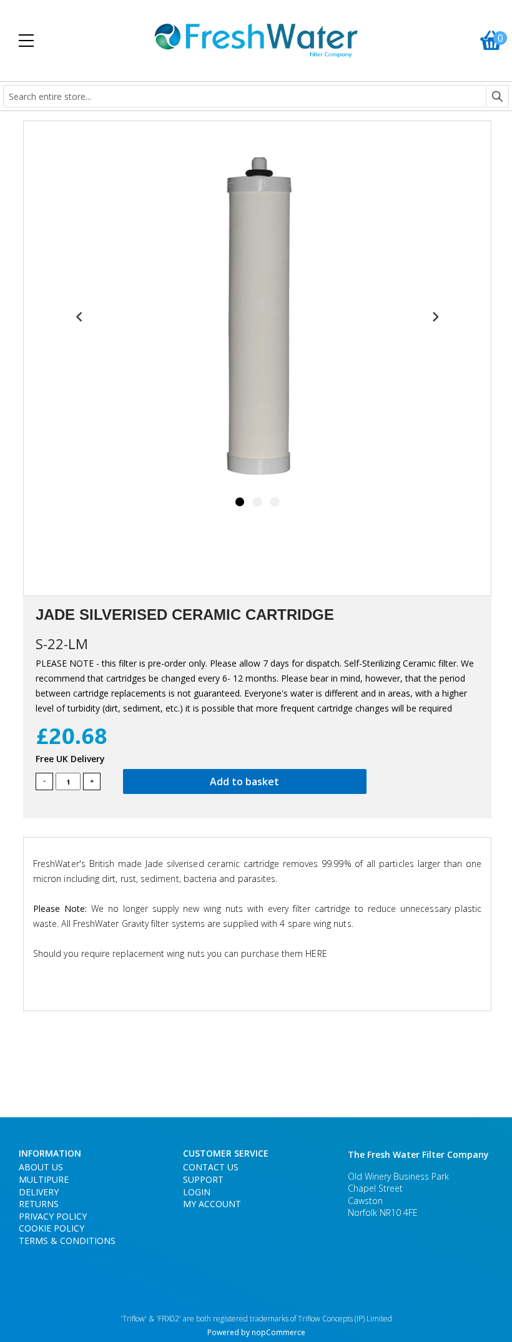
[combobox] (245, 96)
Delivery (39, 1192)
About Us (41, 1167)
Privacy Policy (53, 1216)
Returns (39, 1204)
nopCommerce (278, 1332)
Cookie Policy (51, 1228)
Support (203, 1179)
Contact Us (211, 1167)
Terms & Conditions (67, 1240)
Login (196, 1192)
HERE (316, 953)
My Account (212, 1204)
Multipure (44, 1179)
